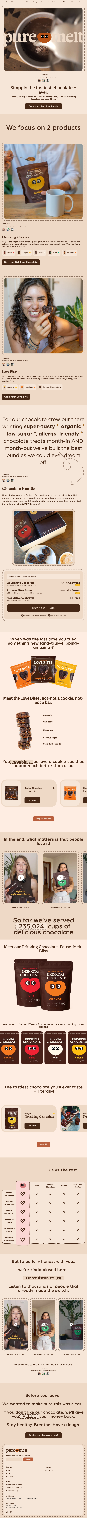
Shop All (43, 1144)
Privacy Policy (12, 1491)
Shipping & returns (14, 1485)
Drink (8, 1470)
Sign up (28, 1459)
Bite (8, 1473)
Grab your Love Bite (16, 397)
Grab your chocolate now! (43, 1435)
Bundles (9, 1476)
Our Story (49, 1470)
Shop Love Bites (43, 819)
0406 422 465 (11, 1505)
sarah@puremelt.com (14, 1507)
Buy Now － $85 (43, 608)
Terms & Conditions (14, 1488)
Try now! (32, 800)
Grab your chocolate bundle (43, 106)
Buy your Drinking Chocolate (21, 262)
